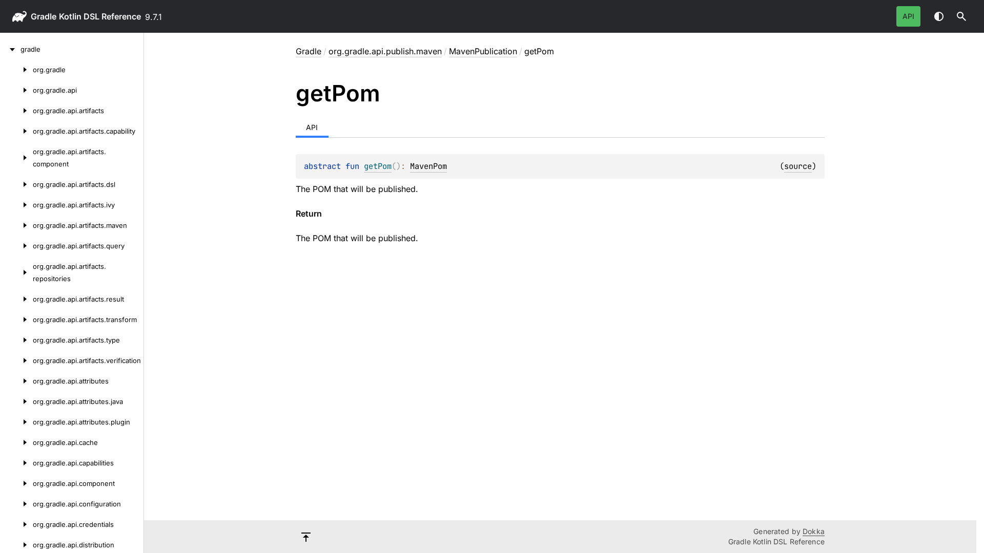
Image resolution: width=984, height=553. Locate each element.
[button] (961, 16)
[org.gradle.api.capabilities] (16, 463)
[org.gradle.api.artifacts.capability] (16, 131)
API (908, 16)
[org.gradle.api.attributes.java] (16, 401)
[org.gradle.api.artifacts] (16, 110)
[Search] (961, 16)
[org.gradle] (16, 69)
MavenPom (428, 166)
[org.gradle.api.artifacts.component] (16, 157)
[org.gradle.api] (16, 90)
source (798, 166)
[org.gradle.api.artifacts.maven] (16, 225)
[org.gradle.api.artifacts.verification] (16, 360)
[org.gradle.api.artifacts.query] (16, 246)
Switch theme (939, 16)
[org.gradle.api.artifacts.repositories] (16, 272)
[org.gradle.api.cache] (16, 442)
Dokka (814, 531)
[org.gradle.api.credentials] (16, 524)
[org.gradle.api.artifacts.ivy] (16, 205)
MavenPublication (483, 51)
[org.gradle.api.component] (16, 483)
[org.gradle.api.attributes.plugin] (16, 422)
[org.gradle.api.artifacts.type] (16, 340)
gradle (43, 16)
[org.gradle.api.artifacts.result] (16, 299)
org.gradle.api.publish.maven (385, 51)
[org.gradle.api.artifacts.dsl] (16, 184)
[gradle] (10, 49)
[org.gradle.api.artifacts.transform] (16, 319)
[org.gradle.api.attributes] (16, 381)
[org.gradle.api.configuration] (16, 504)
